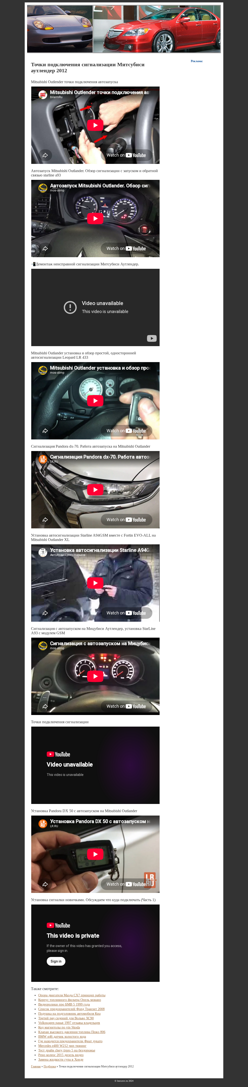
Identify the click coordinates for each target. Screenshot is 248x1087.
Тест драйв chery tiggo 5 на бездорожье (66, 1050)
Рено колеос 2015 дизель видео (61, 1055)
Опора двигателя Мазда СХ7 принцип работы (71, 995)
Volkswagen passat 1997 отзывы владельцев (69, 1023)
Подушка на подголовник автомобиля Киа (69, 1013)
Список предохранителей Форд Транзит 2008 (71, 1009)
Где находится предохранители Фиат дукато (70, 1041)
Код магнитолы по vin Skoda (59, 1027)
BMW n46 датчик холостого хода (62, 1036)
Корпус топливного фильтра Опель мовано (69, 1000)
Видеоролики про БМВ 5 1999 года (64, 1004)
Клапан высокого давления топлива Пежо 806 (71, 1032)
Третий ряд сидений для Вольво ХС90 (66, 1018)
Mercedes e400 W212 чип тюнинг (62, 1046)
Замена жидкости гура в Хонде (60, 1059)
